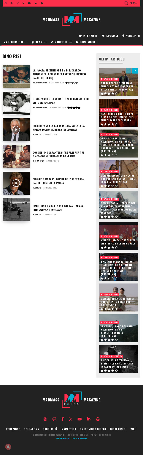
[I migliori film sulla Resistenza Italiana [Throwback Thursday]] (16, 209)
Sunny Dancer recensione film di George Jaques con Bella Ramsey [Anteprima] (117, 86)
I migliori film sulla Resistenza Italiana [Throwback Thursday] (58, 207)
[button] (130, 3)
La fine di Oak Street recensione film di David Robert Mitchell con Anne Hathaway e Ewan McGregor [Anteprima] (118, 144)
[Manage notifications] (8, 447)
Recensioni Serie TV (111, 356)
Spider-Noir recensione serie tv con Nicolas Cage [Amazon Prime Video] (117, 363)
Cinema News (38, 161)
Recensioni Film (40, 83)
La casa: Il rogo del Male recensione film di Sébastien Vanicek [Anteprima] (116, 331)
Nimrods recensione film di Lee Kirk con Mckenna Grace (118, 242)
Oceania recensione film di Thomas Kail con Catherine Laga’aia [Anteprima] (118, 178)
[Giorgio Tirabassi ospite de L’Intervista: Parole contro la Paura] (16, 183)
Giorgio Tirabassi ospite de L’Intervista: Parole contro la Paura (59, 181)
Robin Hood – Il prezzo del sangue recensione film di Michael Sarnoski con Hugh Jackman (118, 208)
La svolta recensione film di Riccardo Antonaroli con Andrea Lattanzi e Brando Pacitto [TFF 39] (59, 74)
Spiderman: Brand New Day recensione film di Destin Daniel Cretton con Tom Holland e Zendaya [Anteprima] (117, 268)
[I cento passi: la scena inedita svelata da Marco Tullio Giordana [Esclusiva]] (16, 129)
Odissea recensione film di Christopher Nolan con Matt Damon (117, 302)
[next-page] (135, 71)
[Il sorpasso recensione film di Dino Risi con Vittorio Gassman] (16, 103)
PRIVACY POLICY (64, 438)
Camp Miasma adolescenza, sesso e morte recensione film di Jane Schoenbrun (117, 117)
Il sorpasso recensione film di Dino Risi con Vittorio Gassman (61, 101)
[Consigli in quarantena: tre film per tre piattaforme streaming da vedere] (16, 156)
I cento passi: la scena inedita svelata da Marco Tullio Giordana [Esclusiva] (59, 127)
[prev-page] (128, 71)
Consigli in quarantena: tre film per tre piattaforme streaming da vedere (59, 154)
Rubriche (37, 134)
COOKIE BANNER (79, 438)
